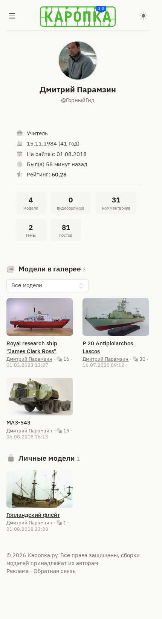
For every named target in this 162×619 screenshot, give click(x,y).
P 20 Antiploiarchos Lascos (108, 347)
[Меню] (12, 16)
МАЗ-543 (18, 422)
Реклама (17, 571)
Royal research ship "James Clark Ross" (31, 347)
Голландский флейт (33, 514)
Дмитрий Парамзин (29, 359)
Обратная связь (55, 571)
